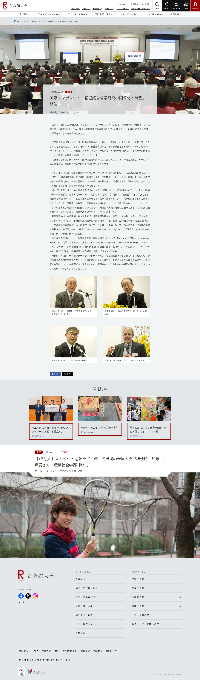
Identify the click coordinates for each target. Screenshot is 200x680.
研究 (54, 112)
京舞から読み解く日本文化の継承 (99, 427)
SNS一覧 (21, 602)
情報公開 (96, 651)
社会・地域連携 (153, 14)
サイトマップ (39, 660)
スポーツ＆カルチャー (48, 470)
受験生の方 (75, 8)
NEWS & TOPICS (24, 21)
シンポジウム (75, 112)
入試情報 (174, 14)
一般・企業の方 (123, 8)
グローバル (63, 112)
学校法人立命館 (68, 651)
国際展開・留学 (103, 14)
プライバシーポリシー (64, 660)
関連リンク (50, 660)
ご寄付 (56, 651)
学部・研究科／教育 (48, 14)
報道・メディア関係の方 (140, 8)
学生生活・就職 (128, 14)
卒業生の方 (109, 8)
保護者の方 (97, 8)
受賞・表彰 (77, 470)
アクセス (35, 651)
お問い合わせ (23, 651)
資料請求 (45, 651)
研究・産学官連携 (77, 14)
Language (121, 4)
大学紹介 (23, 14)
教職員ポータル (112, 651)
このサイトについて (25, 660)
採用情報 (84, 651)
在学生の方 (86, 8)
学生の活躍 (65, 470)
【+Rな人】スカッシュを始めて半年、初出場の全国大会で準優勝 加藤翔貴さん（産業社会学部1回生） (97, 461)
